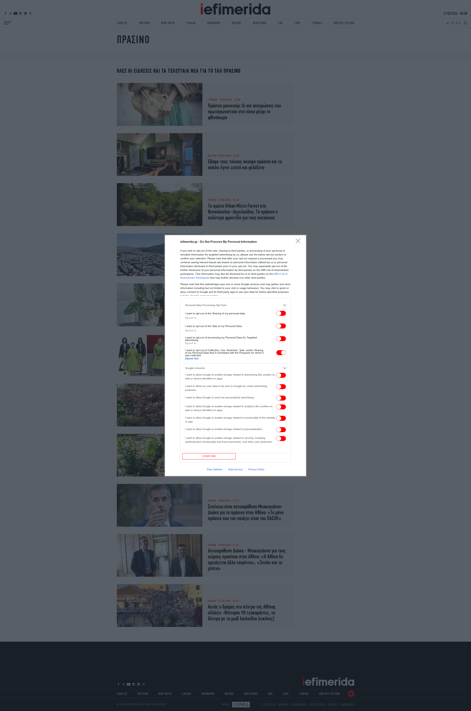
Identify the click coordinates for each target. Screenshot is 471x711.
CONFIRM (209, 456)
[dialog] (235, 355)
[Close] (299, 242)
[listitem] (235, 305)
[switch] (281, 313)
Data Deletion (215, 469)
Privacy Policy (256, 469)
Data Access (235, 469)
